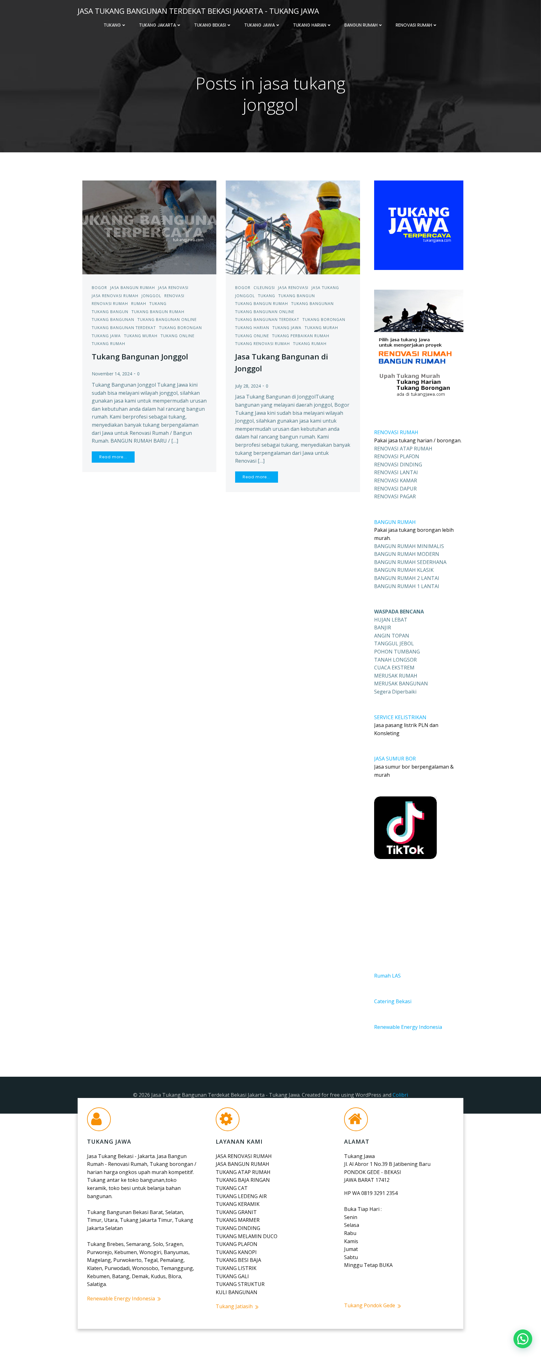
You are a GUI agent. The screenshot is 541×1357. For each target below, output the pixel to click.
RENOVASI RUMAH (396, 432)
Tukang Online (177, 335)
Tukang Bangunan (113, 319)
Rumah (138, 303)
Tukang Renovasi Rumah (262, 343)
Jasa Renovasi (173, 287)
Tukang (112, 25)
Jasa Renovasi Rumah (115, 295)
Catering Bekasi (392, 1001)
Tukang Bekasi (210, 25)
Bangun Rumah (361, 25)
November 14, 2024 (112, 374)
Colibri (400, 1094)
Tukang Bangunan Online (167, 319)
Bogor (99, 287)
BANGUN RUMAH (395, 522)
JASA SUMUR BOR (395, 758)
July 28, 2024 (248, 386)
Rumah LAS (387, 975)
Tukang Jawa (259, 25)
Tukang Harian (309, 25)
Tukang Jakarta (157, 25)
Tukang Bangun (110, 311)
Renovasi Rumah (414, 25)
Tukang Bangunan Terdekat (124, 327)
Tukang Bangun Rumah (157, 311)
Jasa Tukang (325, 287)
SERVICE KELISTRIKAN (400, 717)
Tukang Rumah (108, 343)
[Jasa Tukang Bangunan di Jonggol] (293, 226)
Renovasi (174, 295)
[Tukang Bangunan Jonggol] (149, 226)
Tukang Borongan (180, 327)
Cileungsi (264, 287)
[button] (522, 1338)
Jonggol (151, 295)
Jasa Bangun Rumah (132, 287)
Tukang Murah (140, 335)
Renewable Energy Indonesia (408, 1027)
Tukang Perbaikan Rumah (300, 335)
